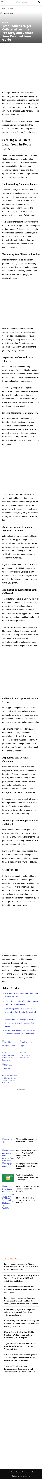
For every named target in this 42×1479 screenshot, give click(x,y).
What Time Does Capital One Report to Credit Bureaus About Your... (27, 1188)
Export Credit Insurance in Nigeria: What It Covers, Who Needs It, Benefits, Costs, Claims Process (21, 1267)
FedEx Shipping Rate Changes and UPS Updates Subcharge (27, 1177)
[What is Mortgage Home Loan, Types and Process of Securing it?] (10, 1044)
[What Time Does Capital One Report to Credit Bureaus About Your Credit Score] (8, 1192)
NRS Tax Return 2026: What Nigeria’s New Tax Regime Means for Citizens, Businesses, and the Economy (20, 1358)
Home (4, 9)
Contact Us (19, 1472)
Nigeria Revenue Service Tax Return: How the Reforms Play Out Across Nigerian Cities (20, 1346)
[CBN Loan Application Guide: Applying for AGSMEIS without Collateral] (10, 1067)
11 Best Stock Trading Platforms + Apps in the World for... (25, 1200)
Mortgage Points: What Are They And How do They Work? (27, 1166)
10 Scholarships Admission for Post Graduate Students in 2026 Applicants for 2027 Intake (22, 1290)
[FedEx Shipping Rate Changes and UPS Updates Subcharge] (8, 1178)
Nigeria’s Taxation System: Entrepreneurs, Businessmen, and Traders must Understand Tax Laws (19, 1369)
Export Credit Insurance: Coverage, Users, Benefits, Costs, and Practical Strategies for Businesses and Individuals (21, 1301)
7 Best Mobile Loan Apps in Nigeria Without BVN (26, 1055)
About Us (11, 1472)
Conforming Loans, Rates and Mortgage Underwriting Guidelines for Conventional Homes (20, 1012)
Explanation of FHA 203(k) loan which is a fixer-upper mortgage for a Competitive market (20, 1023)
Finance (10, 9)
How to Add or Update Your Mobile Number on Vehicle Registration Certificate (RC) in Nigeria (19, 1335)
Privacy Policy (30, 1472)
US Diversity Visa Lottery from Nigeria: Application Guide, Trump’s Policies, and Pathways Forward (21, 1324)
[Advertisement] (21, 67)
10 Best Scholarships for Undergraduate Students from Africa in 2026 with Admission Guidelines (21, 1278)
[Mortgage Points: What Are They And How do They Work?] (8, 1166)
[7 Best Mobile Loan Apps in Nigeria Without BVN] (27, 1044)
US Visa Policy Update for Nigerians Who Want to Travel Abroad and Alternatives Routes (19, 1312)
